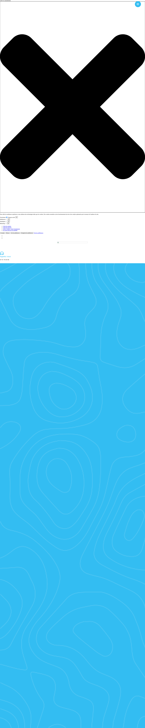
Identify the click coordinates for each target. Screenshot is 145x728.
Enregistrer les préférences (27, 233)
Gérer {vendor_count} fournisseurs (11, 229)
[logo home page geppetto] (72, 246)
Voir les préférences (15, 233)
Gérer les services (7, 227)
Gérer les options (7, 226)
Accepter (3, 233)
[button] (72, 106)
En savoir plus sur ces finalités (10, 230)
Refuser (7, 233)
